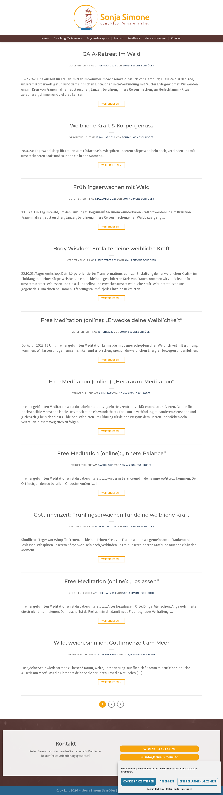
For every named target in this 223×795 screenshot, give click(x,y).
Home (45, 38)
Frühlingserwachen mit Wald (111, 187)
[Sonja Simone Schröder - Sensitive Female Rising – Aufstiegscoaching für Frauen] (111, 17)
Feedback (134, 38)
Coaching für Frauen (67, 38)
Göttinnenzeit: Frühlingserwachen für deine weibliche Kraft (111, 515)
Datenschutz (172, 789)
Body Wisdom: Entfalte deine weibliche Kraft (111, 248)
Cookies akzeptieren (138, 781)
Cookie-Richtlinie (155, 789)
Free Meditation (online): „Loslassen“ (111, 581)
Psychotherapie (97, 38)
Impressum (186, 789)
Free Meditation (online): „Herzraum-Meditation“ (111, 381)
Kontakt (176, 38)
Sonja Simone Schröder (138, 65)
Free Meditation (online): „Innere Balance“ (111, 453)
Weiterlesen (111, 103)
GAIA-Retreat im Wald (111, 54)
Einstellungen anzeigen (197, 781)
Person (118, 38)
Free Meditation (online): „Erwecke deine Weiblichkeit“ (111, 320)
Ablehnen (167, 781)
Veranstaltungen (155, 38)
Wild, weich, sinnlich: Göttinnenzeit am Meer (112, 643)
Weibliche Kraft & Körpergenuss (111, 126)
